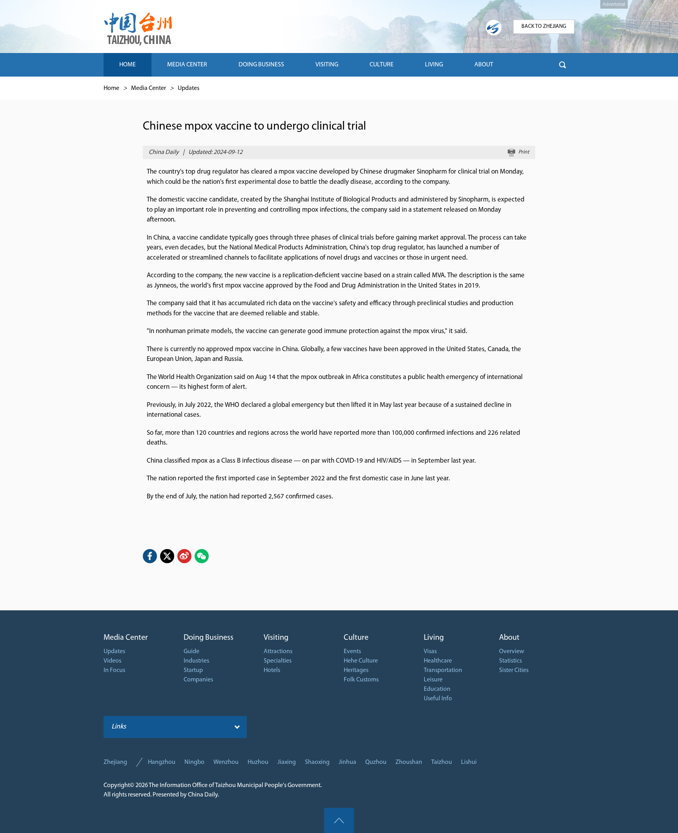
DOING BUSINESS (261, 65)
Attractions (278, 651)
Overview (511, 651)
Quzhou (375, 762)
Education (437, 689)
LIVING (434, 65)
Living (434, 638)
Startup (193, 670)
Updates (188, 88)
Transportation (443, 670)
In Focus (114, 670)
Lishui (469, 762)
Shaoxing (317, 762)
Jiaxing (286, 762)
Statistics (510, 661)
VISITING (326, 65)
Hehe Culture (361, 661)
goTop (339, 820)
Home (111, 88)
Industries (196, 661)
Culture (356, 638)
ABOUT (483, 65)
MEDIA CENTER (187, 65)
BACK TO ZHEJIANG (543, 26)
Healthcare (438, 661)
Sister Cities (514, 670)
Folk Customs (361, 680)
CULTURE (382, 65)
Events (352, 651)
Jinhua (347, 762)
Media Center (148, 88)
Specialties (278, 661)
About (509, 638)
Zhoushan (409, 762)
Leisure (433, 680)
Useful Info (438, 699)
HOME (127, 65)
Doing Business (208, 638)
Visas (430, 651)
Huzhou (258, 762)
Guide (191, 651)
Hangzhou (161, 762)
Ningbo (194, 762)
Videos (112, 661)
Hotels (272, 670)
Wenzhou (226, 762)
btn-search (562, 65)
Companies (198, 680)
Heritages (356, 670)
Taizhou (441, 762)
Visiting (276, 638)
